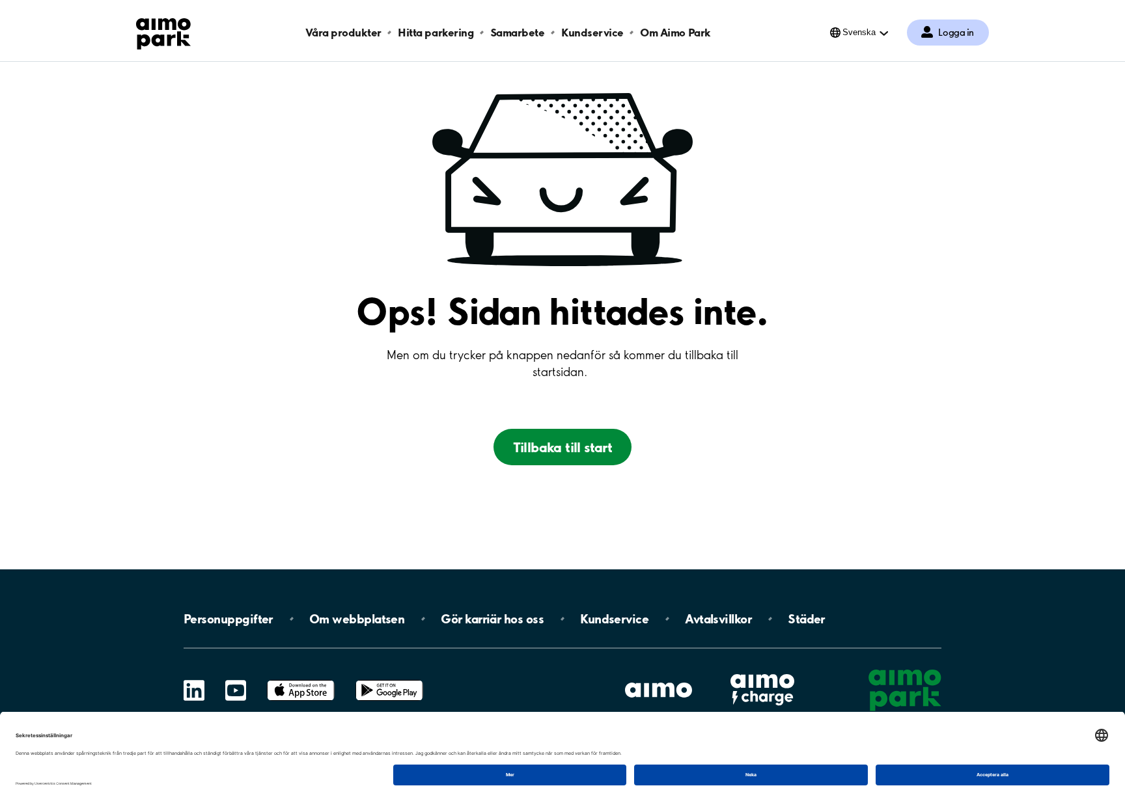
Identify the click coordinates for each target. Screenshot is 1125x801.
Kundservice (592, 32)
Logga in (956, 32)
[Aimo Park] (163, 31)
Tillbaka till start (563, 447)
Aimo (762, 672)
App (301, 680)
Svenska (859, 32)
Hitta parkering (435, 32)
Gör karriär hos (492, 619)
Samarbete (517, 32)
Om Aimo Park (675, 32)
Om (356, 619)
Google (389, 680)
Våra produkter (343, 32)
